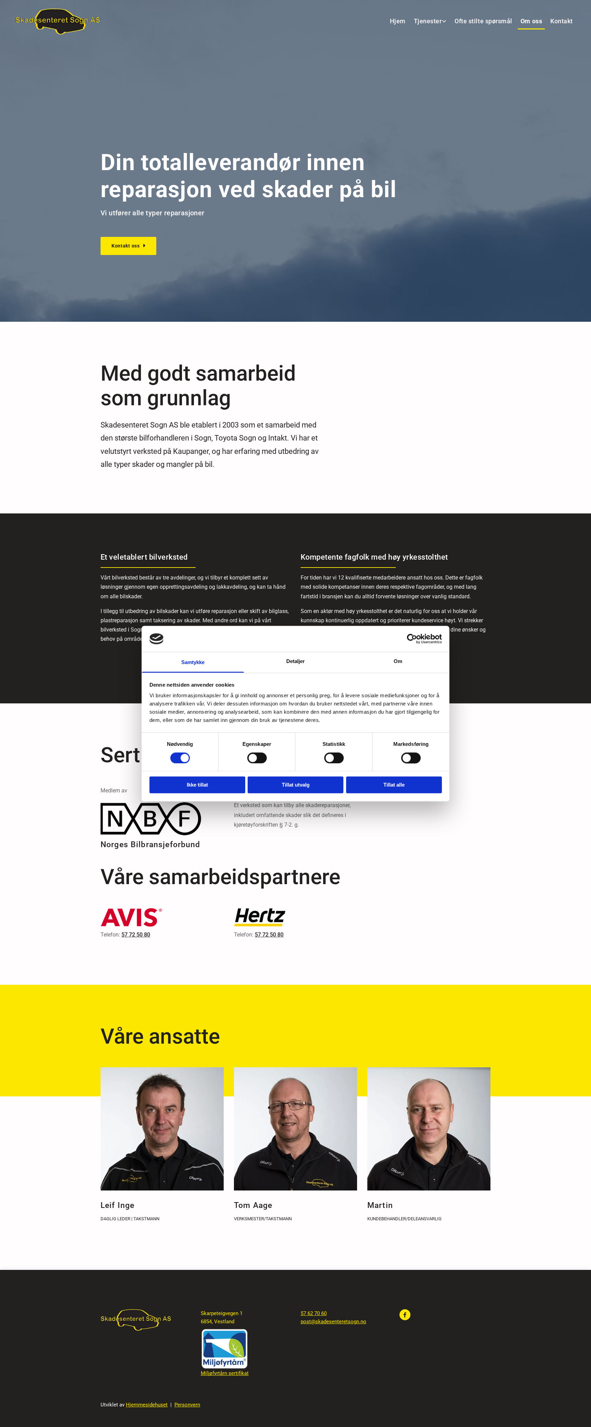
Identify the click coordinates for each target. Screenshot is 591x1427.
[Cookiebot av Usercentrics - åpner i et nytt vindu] (412, 639)
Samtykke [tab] (193, 662)
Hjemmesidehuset (147, 1405)
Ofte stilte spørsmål (483, 21)
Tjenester (428, 21)
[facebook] (404, 1314)
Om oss (531, 21)
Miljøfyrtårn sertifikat (225, 1373)
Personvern (187, 1405)
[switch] (257, 757)
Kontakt (561, 21)
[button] (128, 246)
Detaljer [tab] (295, 661)
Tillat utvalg (296, 785)
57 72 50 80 (135, 934)
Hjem (398, 21)
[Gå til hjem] (57, 22)
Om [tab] (398, 661)
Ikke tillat (197, 785)
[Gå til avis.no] (162, 917)
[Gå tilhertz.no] (295, 917)
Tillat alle (394, 785)
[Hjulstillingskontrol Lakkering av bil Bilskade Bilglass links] (444, 21)
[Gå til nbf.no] (162, 819)
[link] (428, 21)
